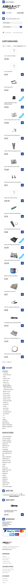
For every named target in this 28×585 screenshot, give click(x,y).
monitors (5, 406)
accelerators (5, 372)
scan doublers (6, 413)
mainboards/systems (7, 400)
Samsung (4, 477)
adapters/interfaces (7, 374)
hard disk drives (6, 393)
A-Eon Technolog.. (7, 436)
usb (4, 417)
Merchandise (5, 423)
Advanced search (6, 558)
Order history (5, 580)
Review (4, 582)
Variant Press (6, 482)
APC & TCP (4, 447)
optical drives (6, 408)
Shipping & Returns (7, 522)
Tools (3, 428)
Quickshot (5, 468)
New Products (5, 572)
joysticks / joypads (7, 397)
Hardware (8, 32)
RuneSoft (4, 473)
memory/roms (6, 404)
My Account (4, 578)
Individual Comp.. (6, 462)
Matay (3, 466)
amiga (4, 376)
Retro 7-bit (5, 471)
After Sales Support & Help (8, 569)
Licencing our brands (6, 563)
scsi (4, 415)
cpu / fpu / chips (6, 384)
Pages (3, 46)
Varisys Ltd (5, 484)
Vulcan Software (7, 486)
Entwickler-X (5, 458)
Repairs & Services (7, 426)
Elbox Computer (6, 456)
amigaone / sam (6, 378)
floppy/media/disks (7, 385)
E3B (3, 455)
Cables (4, 419)
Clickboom (5, 449)
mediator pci (5, 402)
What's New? (10, 500)
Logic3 (4, 464)
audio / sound (6, 380)
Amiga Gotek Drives (8, 387)
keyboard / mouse (6, 398)
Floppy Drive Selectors (8, 389)
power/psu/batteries (7, 411)
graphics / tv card (6, 391)
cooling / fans (6, 382)
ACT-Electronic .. (6, 438)
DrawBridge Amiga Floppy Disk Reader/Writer (10, 511)
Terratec (4, 481)
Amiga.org (5, 444)
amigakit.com (5, 445)
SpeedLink (5, 479)
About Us (4, 556)
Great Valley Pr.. (6, 460)
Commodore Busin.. (7, 451)
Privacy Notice (5, 523)
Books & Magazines (7, 424)
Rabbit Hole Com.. (6, 469)
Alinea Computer (6, 442)
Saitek (4, 475)
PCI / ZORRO (6, 410)
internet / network (6, 395)
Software (5, 421)
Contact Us (5, 525)
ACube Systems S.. (7, 440)
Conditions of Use (6, 524)
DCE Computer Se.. (7, 453)
